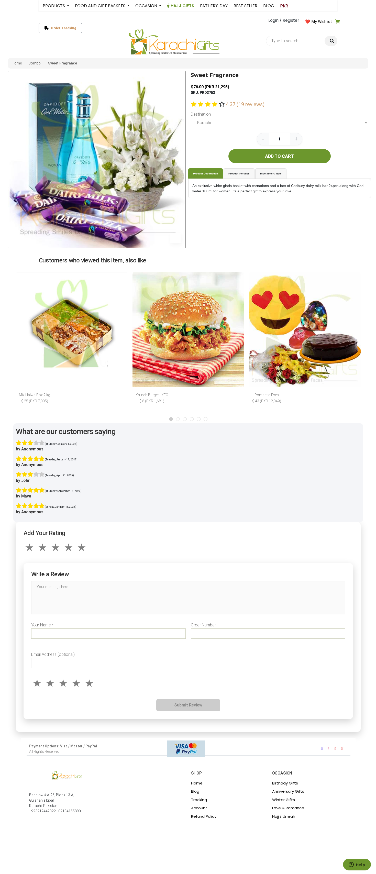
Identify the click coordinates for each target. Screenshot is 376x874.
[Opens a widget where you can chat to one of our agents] (357, 865)
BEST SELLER (245, 6)
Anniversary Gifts (288, 791)
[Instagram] (328, 748)
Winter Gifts (283, 799)
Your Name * (42, 625)
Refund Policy (203, 816)
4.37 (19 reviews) (245, 104)
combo (34, 63)
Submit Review (188, 705)
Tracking (199, 799)
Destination (201, 114)
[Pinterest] (342, 748)
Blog (195, 791)
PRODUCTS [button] (54, 6)
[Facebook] (322, 748)
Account (199, 808)
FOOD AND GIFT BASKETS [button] (100, 6)
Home (197, 783)
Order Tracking (62, 28)
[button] (171, 419)
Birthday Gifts (285, 783)
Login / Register (283, 20)
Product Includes (239, 173)
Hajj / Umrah (283, 816)
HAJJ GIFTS (182, 6)
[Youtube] (335, 748)
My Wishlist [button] (321, 21)
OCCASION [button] (146, 6)
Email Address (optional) (53, 654)
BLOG (268, 6)
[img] (331, 41)
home (17, 63)
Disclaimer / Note (271, 173)
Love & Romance (288, 808)
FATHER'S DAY (214, 6)
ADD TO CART (279, 156)
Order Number (203, 625)
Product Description (205, 173)
